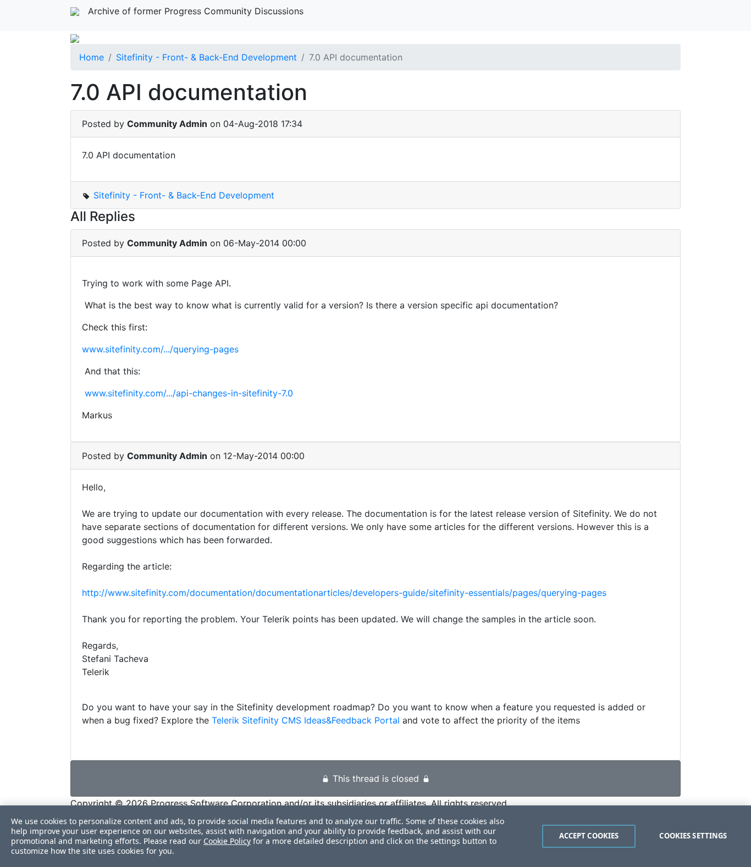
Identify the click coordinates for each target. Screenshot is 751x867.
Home (91, 57)
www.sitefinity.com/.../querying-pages (160, 349)
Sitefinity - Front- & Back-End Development (206, 57)
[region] (375, 836)
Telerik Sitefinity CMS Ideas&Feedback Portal (306, 720)
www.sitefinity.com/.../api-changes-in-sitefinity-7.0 (189, 393)
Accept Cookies (589, 836)
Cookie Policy (227, 841)
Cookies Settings (693, 836)
